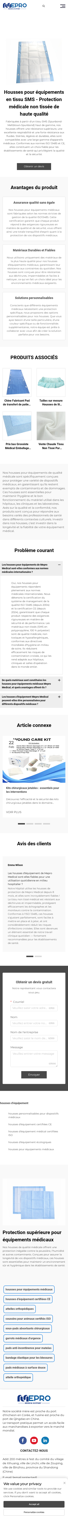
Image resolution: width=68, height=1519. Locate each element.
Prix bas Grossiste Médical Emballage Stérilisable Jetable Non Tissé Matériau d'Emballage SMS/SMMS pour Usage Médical (17, 446)
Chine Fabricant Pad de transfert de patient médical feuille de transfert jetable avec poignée (17, 403)
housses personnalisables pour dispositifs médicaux (33, 1115)
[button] (21, 823)
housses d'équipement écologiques (29, 1142)
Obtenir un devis (34, 166)
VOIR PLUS (13, 812)
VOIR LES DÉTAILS (17, 382)
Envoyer (34, 1074)
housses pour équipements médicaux (31, 1149)
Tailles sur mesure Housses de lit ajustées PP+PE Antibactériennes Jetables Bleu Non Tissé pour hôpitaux (51, 403)
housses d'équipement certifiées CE (30, 1124)
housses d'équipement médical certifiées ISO (33, 1133)
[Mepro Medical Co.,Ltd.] (15, 6)
